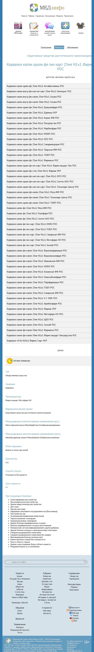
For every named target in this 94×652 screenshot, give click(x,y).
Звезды (20, 581)
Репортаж (47, 576)
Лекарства (59, 47)
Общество (20, 587)
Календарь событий (20, 602)
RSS (75, 621)
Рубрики (31, 16)
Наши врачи (74, 590)
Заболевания (72, 47)
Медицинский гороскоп (20, 630)
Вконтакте (75, 607)
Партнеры (47, 610)
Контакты (47, 613)
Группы (19, 613)
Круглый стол (47, 581)
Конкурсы (20, 627)
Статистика (19, 592)
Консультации (50, 16)
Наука (20, 584)
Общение (59, 16)
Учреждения (46, 47)
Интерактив (47, 592)
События (19, 589)
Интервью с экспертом (47, 600)
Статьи (47, 602)
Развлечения (68, 16)
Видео (47, 587)
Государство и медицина (20, 579)
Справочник (39, 16)
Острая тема (47, 584)
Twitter (75, 615)
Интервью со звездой (47, 597)
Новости (24, 16)
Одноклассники (75, 610)
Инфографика (47, 589)
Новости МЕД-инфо (20, 597)
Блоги (20, 610)
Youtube (75, 618)
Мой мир (75, 613)
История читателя (47, 594)
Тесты (19, 632)
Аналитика (47, 579)
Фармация (20, 594)
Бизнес (20, 576)
